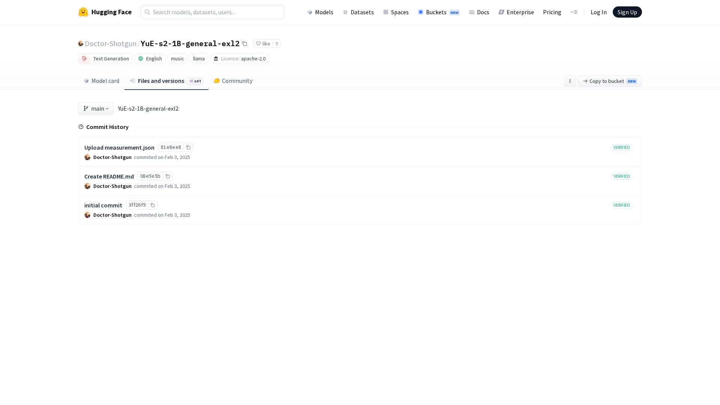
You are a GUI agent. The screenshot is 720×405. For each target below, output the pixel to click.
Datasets (362, 12)
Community (237, 80)
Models (324, 12)
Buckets (442, 12)
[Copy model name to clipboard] (244, 43)
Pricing (552, 12)
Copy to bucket (613, 81)
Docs (483, 12)
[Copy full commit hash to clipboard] (188, 147)
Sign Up (627, 12)
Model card (105, 80)
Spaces (400, 12)
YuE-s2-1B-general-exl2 (190, 43)
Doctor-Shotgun (110, 43)
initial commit (103, 205)
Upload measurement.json (119, 147)
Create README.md (109, 176)
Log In (599, 12)
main (97, 108)
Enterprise (520, 12)
